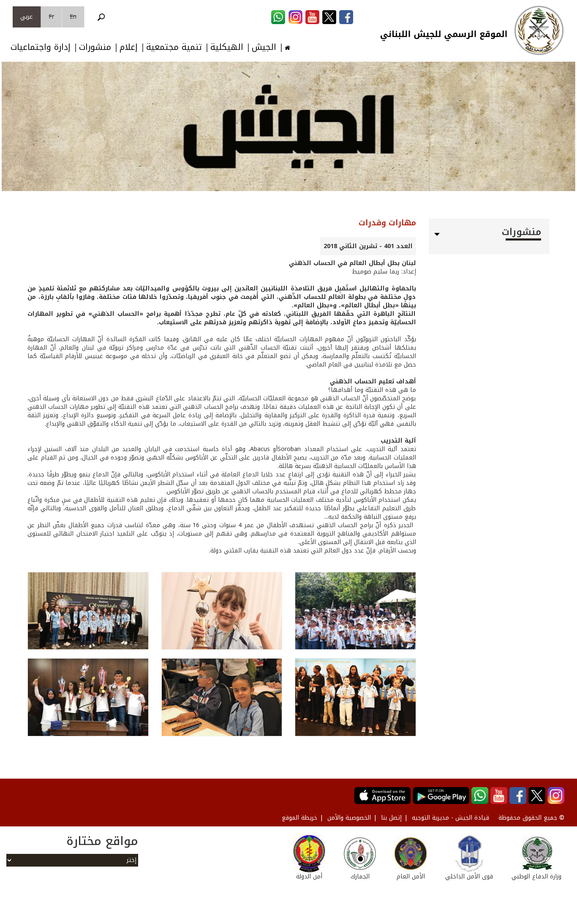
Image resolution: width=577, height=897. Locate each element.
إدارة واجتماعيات (41, 47)
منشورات (95, 47)
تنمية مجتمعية (174, 47)
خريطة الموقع (299, 817)
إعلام (129, 47)
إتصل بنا (391, 817)
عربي (26, 16)
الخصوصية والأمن (349, 817)
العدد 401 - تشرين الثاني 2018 (368, 246)
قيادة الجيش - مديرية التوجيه (450, 817)
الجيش (264, 47)
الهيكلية (226, 47)
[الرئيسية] (539, 30)
